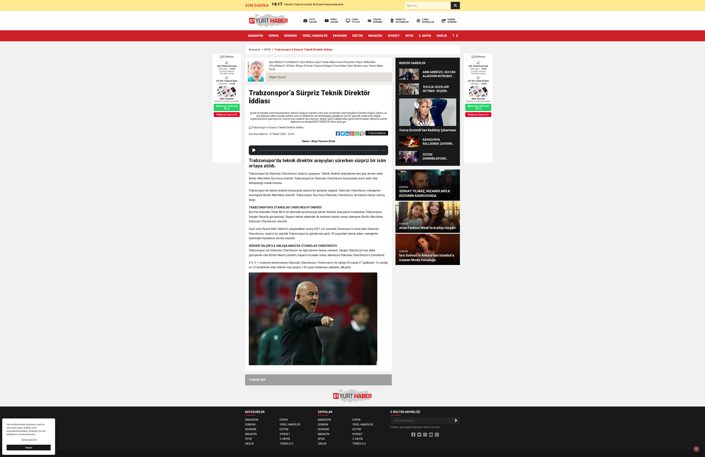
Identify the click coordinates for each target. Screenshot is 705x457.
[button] (457, 35)
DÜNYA (274, 35)
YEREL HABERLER (314, 35)
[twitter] (343, 134)
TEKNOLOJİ (286, 443)
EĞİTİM (357, 35)
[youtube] (431, 434)
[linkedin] (347, 134)
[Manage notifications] (696, 449)
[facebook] (338, 134)
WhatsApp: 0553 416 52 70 (478, 107)
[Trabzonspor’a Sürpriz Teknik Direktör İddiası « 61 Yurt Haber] (268, 20)
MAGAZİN (375, 35)
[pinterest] (352, 134)
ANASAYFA (255, 35)
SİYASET (394, 35)
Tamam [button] (28, 448)
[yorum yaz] (362, 134)
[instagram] (425, 434)
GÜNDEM (290, 35)
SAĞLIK (442, 35)
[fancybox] (313, 317)
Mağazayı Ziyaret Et (478, 114)
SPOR (409, 35)
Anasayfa (254, 49)
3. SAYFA (425, 35)
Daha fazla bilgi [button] (29, 439)
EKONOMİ (340, 35)
